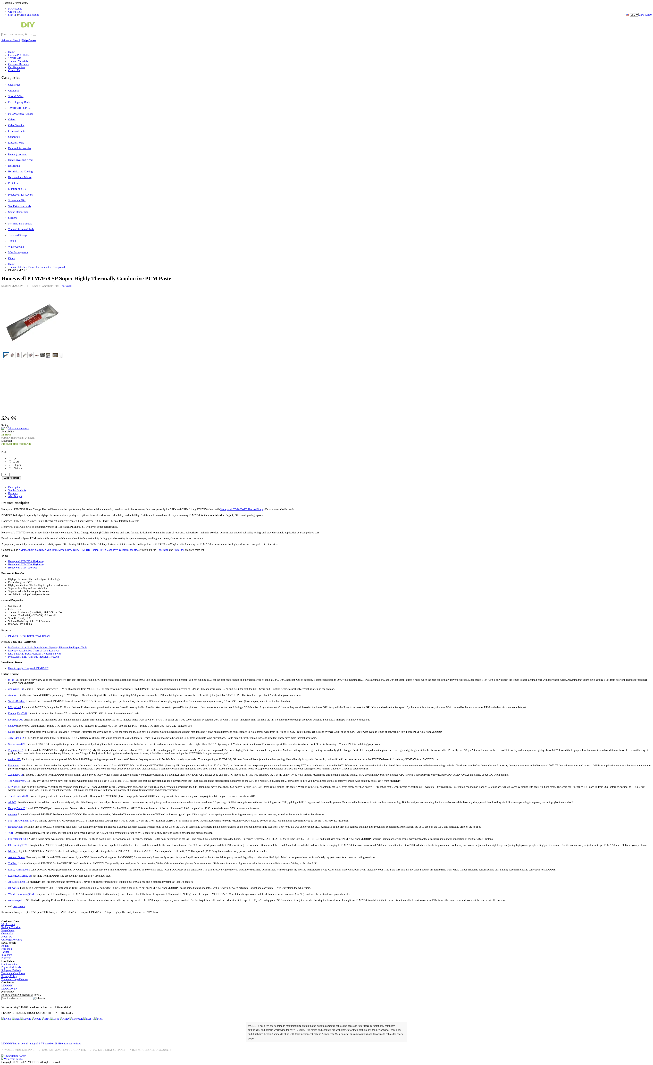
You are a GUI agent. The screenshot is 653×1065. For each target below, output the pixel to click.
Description (14, 487)
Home (11, 264)
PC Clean (13, 183)
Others (11, 258)
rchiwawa (13, 887)
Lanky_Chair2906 (18, 869)
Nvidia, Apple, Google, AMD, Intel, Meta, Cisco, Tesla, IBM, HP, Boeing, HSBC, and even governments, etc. (78, 549)
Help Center (7, 930)
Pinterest (6, 958)
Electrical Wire (16, 142)
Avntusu (12, 695)
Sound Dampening (18, 212)
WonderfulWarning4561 (21, 894)
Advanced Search (10, 40)
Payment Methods (11, 967)
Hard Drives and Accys (20, 159)
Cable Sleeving (16, 125)
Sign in (12, 14)
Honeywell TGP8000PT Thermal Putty (241, 509)
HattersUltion (15, 826)
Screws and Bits (17, 200)
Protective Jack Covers (20, 194)
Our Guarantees (9, 964)
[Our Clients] (52, 1018)
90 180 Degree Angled (20, 113)
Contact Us (7, 933)
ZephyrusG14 (15, 688)
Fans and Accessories (19, 148)
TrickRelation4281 (18, 796)
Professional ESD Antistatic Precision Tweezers (33, 656)
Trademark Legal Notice (14, 979)
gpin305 (12, 725)
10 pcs (15, 461)
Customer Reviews (11, 939)
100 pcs (16, 465)
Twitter (5, 951)
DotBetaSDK (15, 719)
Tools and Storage (18, 235)
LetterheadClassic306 (19, 875)
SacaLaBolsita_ (16, 701)
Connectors (14, 136)
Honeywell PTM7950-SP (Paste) (26, 564)
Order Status (15, 11)
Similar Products (17, 490)
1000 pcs (17, 468)
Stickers (12, 217)
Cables (11, 119)
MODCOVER (9, 988)
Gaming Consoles (17, 154)
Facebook (6, 948)
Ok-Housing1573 (17, 845)
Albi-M (12, 802)
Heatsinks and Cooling (20, 171)
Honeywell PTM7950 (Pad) (23, 567)
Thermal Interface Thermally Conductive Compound (36, 267)
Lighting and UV (17, 188)
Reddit (5, 945)
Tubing (12, 240)
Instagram (6, 954)
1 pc (14, 458)
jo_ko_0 (12, 679)
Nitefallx (13, 851)
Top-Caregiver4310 (18, 780)
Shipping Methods (11, 970)
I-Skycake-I (14, 707)
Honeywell (66, 285)
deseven (12, 814)
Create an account (29, 14)
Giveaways (14, 84)
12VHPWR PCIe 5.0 (19, 107)
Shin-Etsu (179, 549)
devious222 (14, 759)
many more (19, 906)
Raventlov (13, 765)
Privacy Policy (9, 976)
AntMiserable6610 (18, 881)
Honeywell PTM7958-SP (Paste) (26, 561)
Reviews (13, 493)
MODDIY (7, 985)
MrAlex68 (13, 786)
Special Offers (15, 96)
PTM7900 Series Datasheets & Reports (29, 635)
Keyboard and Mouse (19, 177)
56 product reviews (18, 428)
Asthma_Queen (16, 857)
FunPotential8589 (17, 838)
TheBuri (12, 863)
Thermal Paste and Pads (21, 229)
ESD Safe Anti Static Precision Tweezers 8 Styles (34, 653)
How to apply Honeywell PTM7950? (28, 668)
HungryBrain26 (16, 808)
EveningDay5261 (17, 713)
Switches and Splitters (20, 223)
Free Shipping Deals (19, 102)
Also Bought (15, 496)
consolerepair (15, 900)
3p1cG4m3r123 (16, 737)
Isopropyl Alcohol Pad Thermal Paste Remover (33, 650)
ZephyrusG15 (15, 774)
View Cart (645, 14)
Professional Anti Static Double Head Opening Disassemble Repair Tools (47, 647)
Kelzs (11, 731)
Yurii (10, 832)
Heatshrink (14, 165)
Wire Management (18, 252)
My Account (15, 8)
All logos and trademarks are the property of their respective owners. (97, 1062)
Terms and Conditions (13, 973)
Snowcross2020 (16, 744)
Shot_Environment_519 (21, 820)
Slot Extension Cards (19, 206)
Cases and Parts (16, 131)
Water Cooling (16, 246)
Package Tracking (11, 927)
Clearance (13, 90)
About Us (6, 936)
